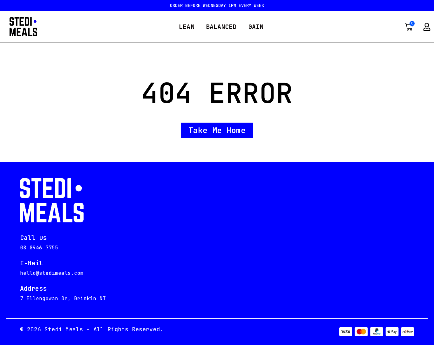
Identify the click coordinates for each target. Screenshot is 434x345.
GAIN (255, 27)
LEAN (186, 27)
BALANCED (221, 27)
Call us (33, 237)
